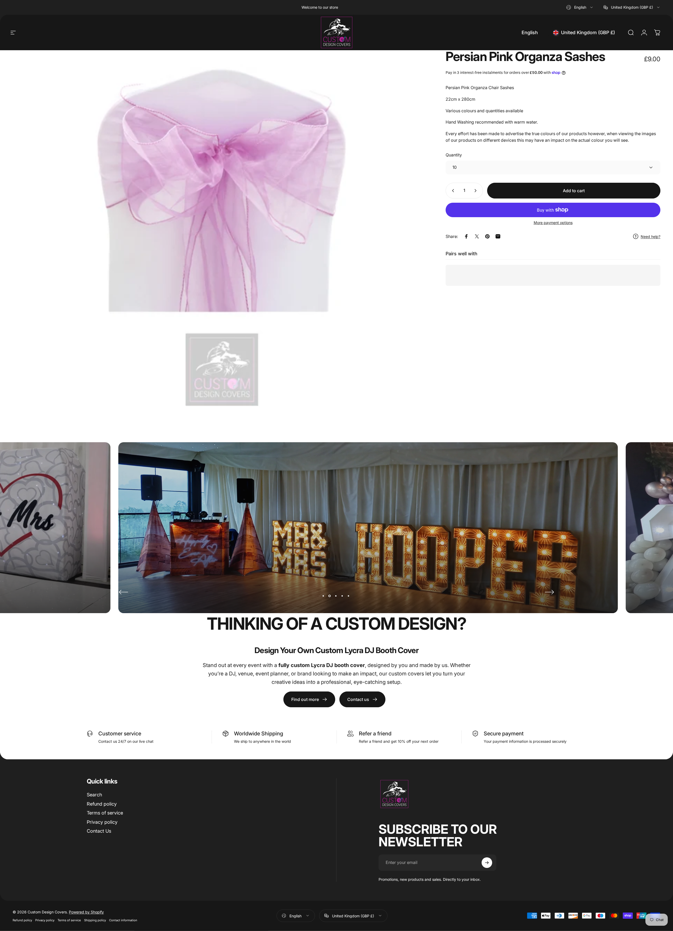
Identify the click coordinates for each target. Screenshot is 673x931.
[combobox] (580, 7)
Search (94, 794)
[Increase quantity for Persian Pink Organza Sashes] (477, 190)
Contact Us (99, 831)
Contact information (123, 920)
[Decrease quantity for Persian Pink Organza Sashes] (452, 190)
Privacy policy (102, 822)
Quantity (454, 154)
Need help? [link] (650, 236)
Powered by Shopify (86, 911)
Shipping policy (95, 920)
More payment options (553, 222)
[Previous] (123, 592)
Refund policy (102, 804)
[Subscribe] (487, 862)
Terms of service (105, 813)
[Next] (549, 592)
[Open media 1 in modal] (221, 232)
